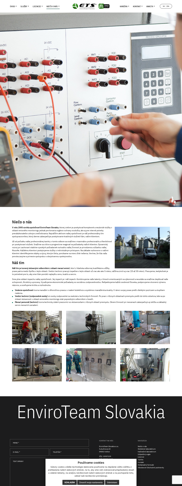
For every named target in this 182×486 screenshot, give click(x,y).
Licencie (141, 457)
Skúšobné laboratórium (147, 449)
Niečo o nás (142, 446)
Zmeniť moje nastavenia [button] (91, 482)
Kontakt (141, 462)
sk (164, 6)
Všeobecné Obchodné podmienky (151, 467)
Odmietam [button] (112, 482)
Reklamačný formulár (146, 465)
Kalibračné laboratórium (147, 451)
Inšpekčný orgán (144, 454)
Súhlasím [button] (69, 482)
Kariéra (140, 459)
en (168, 6)
